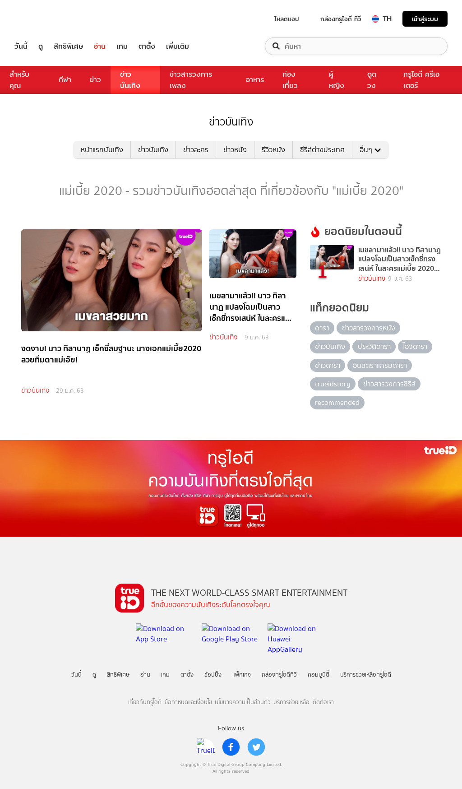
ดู (40, 46)
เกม (122, 46)
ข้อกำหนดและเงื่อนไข (188, 702)
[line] (206, 747)
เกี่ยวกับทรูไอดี (145, 702)
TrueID (41, 19)
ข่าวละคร (195, 149)
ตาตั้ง (147, 46)
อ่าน (100, 46)
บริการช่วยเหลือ (291, 702)
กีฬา (65, 79)
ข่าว (95, 79)
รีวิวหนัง (273, 149)
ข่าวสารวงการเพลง (191, 80)
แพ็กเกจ (241, 674)
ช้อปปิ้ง (213, 674)
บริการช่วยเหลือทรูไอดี (365, 674)
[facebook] (231, 747)
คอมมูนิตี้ (318, 674)
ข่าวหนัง (235, 149)
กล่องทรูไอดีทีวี (279, 674)
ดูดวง (371, 80)
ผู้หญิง (336, 80)
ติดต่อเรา (323, 702)
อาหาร (255, 79)
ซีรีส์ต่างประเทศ (322, 149)
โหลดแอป (286, 19)
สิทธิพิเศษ (68, 46)
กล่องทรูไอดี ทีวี (340, 19)
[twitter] (256, 747)
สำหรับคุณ (19, 80)
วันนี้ (21, 46)
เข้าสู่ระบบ (425, 19)
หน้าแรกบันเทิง (102, 149)
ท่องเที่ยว (290, 80)
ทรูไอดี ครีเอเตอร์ (421, 80)
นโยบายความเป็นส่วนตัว (243, 702)
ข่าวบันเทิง (130, 80)
